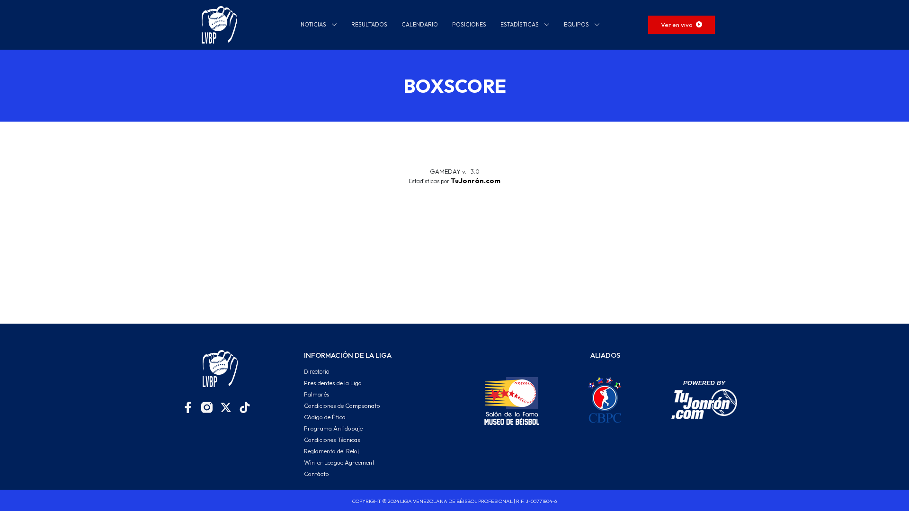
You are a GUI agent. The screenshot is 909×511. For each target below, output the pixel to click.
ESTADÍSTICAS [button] (520, 24)
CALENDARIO (419, 24)
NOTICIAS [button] (314, 24)
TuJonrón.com (475, 180)
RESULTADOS (369, 24)
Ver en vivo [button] (677, 24)
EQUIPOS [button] (577, 24)
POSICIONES (469, 24)
